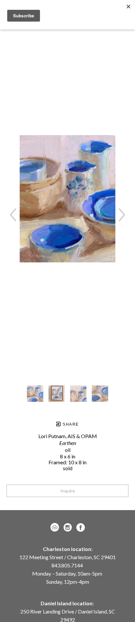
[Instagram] (69, 527)
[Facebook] (80, 527)
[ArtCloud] (55, 527)
